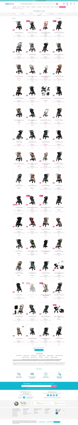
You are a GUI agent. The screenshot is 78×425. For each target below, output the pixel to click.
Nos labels (35, 410)
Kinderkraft (15, 360)
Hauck (54, 359)
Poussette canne (33, 355)
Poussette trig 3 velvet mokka (19, 98)
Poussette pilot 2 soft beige (19, 316)
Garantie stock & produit (15, 415)
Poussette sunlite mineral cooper (58, 76)
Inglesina (58, 359)
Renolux (47, 360)
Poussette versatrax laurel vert (19, 32)
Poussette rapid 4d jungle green (32, 338)
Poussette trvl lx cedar (59, 229)
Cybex (32, 359)
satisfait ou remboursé (45, 377)
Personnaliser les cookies (15, 411)
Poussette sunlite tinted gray (59, 338)
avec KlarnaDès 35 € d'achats (32, 377)
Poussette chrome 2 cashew (19, 76)
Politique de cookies (14, 412)
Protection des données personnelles (16, 410)
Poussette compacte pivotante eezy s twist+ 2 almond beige (46, 295)
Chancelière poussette (59, 355)
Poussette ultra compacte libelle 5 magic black (45, 251)
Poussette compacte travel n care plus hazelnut (32, 164)
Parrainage (46, 413)
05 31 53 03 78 (59, 378)
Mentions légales (25, 412)
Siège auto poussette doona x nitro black (59, 317)
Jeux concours (46, 411)
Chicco (42, 359)
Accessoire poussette (25, 357)
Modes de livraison (14, 413)
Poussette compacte (41, 355)
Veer (59, 360)
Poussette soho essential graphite (45, 316)
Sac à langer (41, 357)
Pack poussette (18, 355)
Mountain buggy (33, 360)
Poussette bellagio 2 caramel (32, 185)
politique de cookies (16, 423)
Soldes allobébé (25, 414)
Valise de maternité (47, 412)
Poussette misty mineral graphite (59, 207)
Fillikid (51, 359)
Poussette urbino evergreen (32, 316)
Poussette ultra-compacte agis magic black (46, 207)
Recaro (44, 360)
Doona (45, 359)
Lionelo (19, 360)
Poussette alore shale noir (19, 207)
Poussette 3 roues (26, 355)
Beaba (34, 359)
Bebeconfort (24, 359)
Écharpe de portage (53, 357)
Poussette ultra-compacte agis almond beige (45, 164)
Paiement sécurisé (58, 409)
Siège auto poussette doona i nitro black (59, 273)
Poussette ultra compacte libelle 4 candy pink (45, 33)
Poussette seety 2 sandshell (32, 54)
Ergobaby (48, 359)
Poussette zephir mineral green (59, 251)
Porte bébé (46, 357)
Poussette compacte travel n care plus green (32, 251)
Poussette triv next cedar (59, 185)
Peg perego (41, 360)
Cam (40, 359)
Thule (54, 360)
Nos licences (35, 411)
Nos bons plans (25, 410)
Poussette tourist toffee (19, 338)
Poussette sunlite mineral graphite (59, 32)
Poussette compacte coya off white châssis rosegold (46, 76)
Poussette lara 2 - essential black (45, 54)
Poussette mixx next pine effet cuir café (59, 55)
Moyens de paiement (14, 414)
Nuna (37, 360)
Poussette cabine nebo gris (19, 185)
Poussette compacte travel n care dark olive (32, 207)
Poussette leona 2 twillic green (46, 185)
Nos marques (24, 411)
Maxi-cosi (25, 360)
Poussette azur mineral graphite (59, 163)
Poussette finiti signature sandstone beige (19, 120)
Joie (60, 359)
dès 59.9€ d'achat (19, 377)
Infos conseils (46, 410)
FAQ (34, 413)
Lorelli (22, 360)
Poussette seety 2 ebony (32, 98)
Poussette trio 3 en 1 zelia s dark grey (46, 98)
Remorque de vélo (34, 357)
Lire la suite (39, 368)
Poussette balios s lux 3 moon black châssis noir (46, 339)
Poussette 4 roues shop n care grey (32, 32)
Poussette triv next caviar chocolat (59, 98)
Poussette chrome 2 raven (19, 251)
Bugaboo (28, 359)
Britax (37, 359)
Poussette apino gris (19, 54)
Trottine (56, 360)
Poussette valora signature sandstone (19, 163)
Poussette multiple (50, 355)
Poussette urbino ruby (32, 229)
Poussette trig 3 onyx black (19, 229)
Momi (28, 360)
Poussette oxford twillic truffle (46, 229)
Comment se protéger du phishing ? (27, 413)
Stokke (51, 360)
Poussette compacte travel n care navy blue (32, 120)
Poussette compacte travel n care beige (32, 76)
